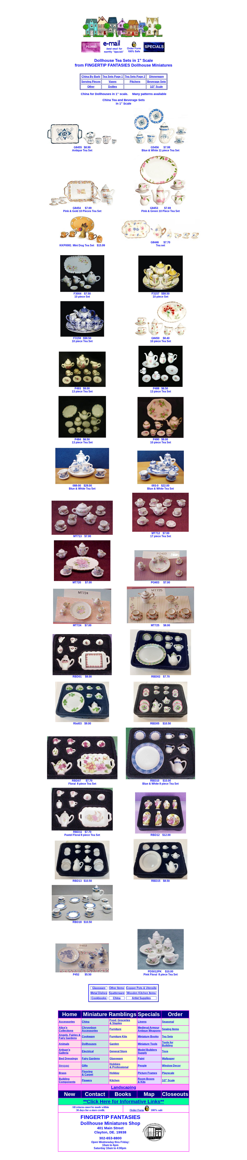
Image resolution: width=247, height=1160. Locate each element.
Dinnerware (156, 76)
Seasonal (168, 1021)
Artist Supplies (141, 998)
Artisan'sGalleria (64, 1051)
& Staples (116, 1023)
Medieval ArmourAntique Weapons (149, 1029)
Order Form (137, 1110)
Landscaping (123, 1087)
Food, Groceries (120, 1020)
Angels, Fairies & (69, 1035)
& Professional (119, 1067)
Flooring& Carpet (87, 1073)
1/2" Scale (156, 86)
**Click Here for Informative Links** (123, 1101)
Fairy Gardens (68, 1038)
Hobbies (115, 1064)
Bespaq (64, 1065)
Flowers (87, 1080)
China (116, 998)
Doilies (112, 86)
